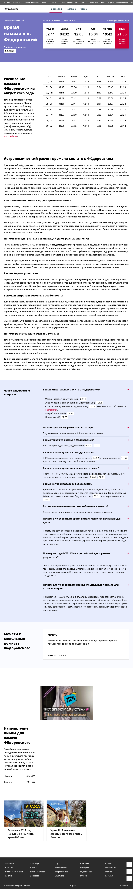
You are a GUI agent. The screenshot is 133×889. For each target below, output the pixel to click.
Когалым (109, 876)
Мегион (108, 871)
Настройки (129, 878)
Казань (45, 2)
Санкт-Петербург (32, 2)
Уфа (76, 2)
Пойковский (60, 867)
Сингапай (84, 863)
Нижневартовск (37, 871)
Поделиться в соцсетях (129, 871)
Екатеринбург (66, 2)
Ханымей (9, 863)
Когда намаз (11, 9)
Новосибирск (122, 2)
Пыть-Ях (9, 867)
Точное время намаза (20, 885)
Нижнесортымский (14, 871)
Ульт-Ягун (34, 863)
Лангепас (59, 876)
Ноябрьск (84, 867)
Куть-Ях (83, 876)
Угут (57, 863)
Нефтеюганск (61, 871)
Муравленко (86, 871)
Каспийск (94, 2)
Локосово (34, 876)
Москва (7, 2)
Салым (108, 863)
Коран (73, 885)
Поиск (128, 9)
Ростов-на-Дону (107, 2)
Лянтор (8, 876)
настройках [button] (10, 136)
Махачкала (17, 2)
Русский (124, 885)
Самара (84, 2)
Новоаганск (110, 867)
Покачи (33, 867)
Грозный (54, 2)
